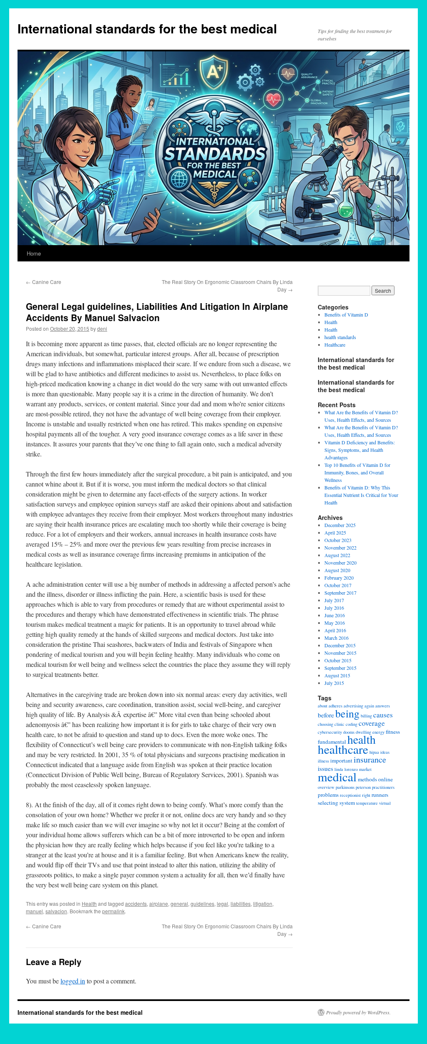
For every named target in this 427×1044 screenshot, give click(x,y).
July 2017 (334, 600)
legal (222, 903)
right (366, 795)
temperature (367, 803)
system (347, 802)
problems (328, 794)
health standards (340, 337)
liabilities (241, 903)
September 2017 (340, 592)
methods (367, 779)
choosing (325, 724)
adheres (335, 706)
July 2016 (334, 607)
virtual (385, 803)
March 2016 (336, 637)
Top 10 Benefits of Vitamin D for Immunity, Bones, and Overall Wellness (357, 472)
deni (102, 328)
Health (89, 903)
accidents (136, 903)
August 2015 (337, 675)
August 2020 (337, 570)
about (322, 706)
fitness (393, 731)
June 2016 (334, 615)
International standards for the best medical (147, 28)
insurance (370, 759)
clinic (339, 724)
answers (382, 706)
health (361, 739)
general (179, 903)
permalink (113, 911)
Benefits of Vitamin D (346, 314)
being (347, 713)
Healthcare (334, 344)
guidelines (202, 903)
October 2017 (338, 585)
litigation (262, 903)
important (341, 760)
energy (378, 732)
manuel (34, 911)
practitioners (383, 787)
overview (326, 787)
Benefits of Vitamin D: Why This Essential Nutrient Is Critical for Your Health (361, 495)
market (365, 769)
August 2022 (337, 555)
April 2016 (335, 630)
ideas (384, 752)
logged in (72, 980)
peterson (363, 787)
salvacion (56, 911)
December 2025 (340, 525)
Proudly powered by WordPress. (358, 1012)
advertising (353, 706)
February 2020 (339, 577)
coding (351, 724)
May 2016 (334, 622)
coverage (372, 723)
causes (383, 715)
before (326, 714)
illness (323, 761)
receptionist (350, 795)
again (369, 706)
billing (366, 716)
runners (380, 794)
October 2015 (338, 660)
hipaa (374, 752)
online (385, 779)
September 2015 (340, 667)
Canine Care (43, 281)
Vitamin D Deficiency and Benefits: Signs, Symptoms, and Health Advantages (359, 450)
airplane (158, 903)
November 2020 (340, 562)
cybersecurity (330, 732)
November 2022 (340, 547)
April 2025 (335, 532)
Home (34, 253)
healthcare (343, 749)
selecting (328, 802)
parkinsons (345, 787)
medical (337, 776)
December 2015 (340, 645)
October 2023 (338, 540)
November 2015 (340, 652)
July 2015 (334, 682)
